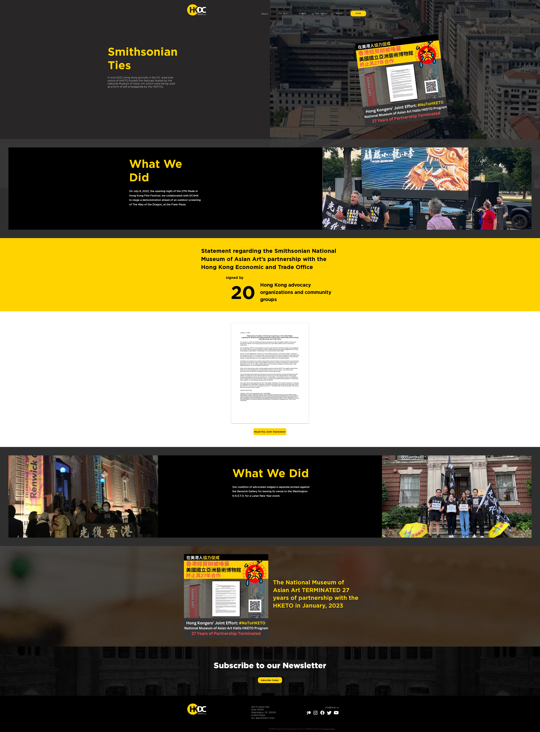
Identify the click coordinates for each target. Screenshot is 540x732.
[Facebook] (322, 712)
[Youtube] (336, 712)
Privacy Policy (329, 729)
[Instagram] (315, 712)
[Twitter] (329, 712)
